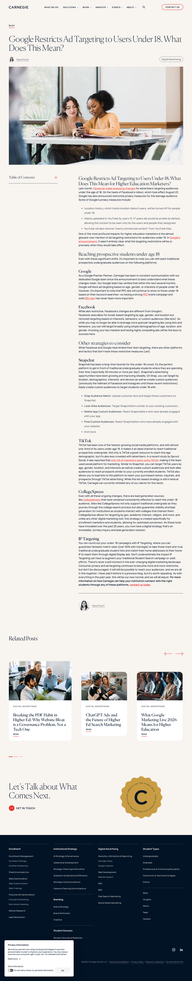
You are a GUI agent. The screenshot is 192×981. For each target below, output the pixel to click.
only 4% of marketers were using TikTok (134, 460)
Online (146, 882)
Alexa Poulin (22, 59)
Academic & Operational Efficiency (71, 875)
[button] (11, 756)
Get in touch (25, 808)
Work (145, 893)
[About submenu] (135, 7)
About (146, 906)
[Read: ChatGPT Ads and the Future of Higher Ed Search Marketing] (104, 704)
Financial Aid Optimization (22, 894)
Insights (147, 899)
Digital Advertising (171, 59)
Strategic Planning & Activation (69, 869)
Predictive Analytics (19, 872)
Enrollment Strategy (18, 861)
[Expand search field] (144, 7)
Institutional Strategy (65, 848)
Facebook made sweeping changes (114, 188)
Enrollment (15, 848)
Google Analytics (105, 865)
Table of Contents (22, 177)
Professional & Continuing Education (161, 869)
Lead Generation (17, 917)
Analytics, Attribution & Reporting (115, 856)
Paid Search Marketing (109, 896)
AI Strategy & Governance (66, 856)
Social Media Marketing (109, 902)
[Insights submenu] (107, 7)
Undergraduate (150, 856)
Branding (58, 899)
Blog (12, 25)
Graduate (147, 862)
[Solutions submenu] (77, 7)
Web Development (107, 872)
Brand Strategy (61, 906)
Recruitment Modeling (19, 904)
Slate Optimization (18, 878)
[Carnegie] (18, 7)
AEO (100, 883)
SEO (100, 890)
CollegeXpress (92, 499)
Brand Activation (62, 913)
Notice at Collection (155, 961)
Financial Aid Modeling (19, 899)
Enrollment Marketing (18, 865)
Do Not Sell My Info (174, 961)
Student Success (63, 930)
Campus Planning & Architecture (70, 888)
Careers (147, 918)
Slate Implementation (18, 883)
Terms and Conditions (119, 961)
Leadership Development (66, 862)
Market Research (17, 910)
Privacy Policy (137, 961)
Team (145, 912)
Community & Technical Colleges (159, 875)
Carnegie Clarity (105, 861)
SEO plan (90, 298)
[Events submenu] (122, 7)
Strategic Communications (67, 882)
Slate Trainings (15, 888)
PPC (145, 294)
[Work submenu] (91, 7)
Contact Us (172, 7)
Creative (58, 919)
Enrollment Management (21, 856)
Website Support (105, 877)
